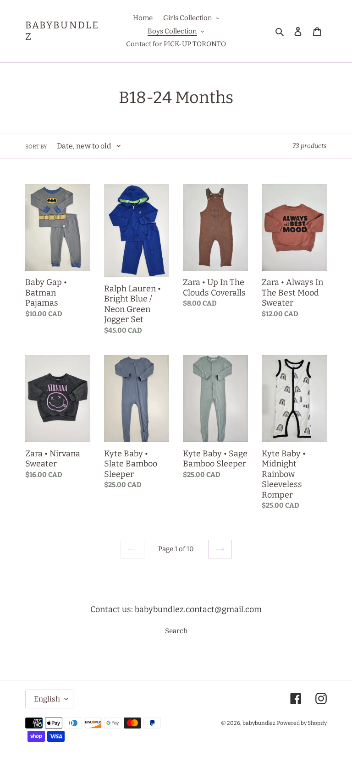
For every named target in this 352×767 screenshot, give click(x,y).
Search (176, 631)
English (47, 699)
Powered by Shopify (302, 723)
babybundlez (62, 31)
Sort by (36, 146)
